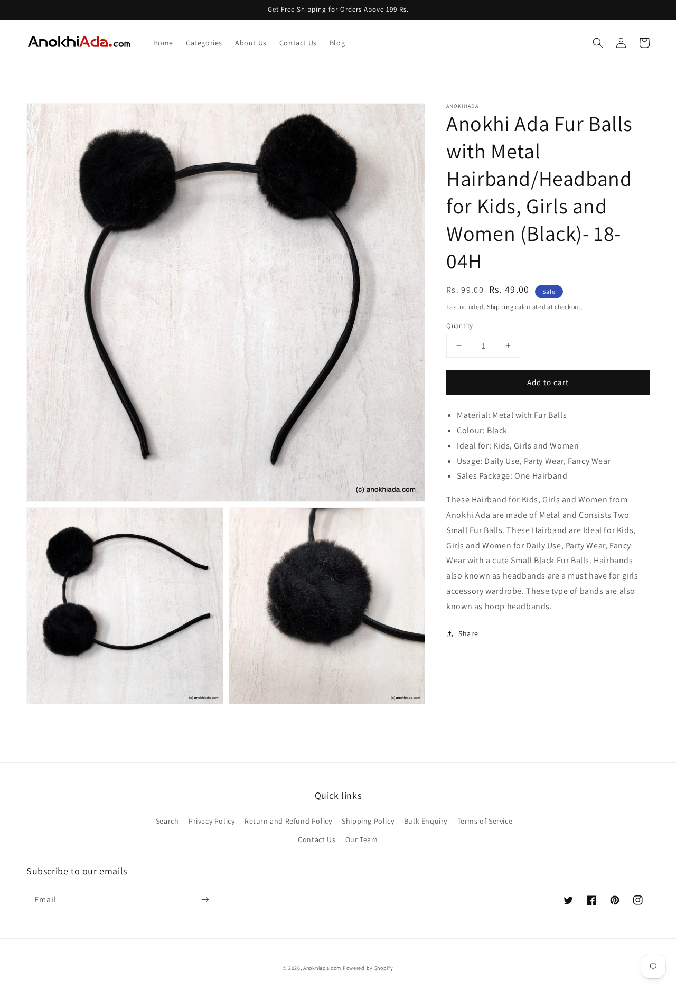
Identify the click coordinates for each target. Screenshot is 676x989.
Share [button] (468, 633)
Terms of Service (485, 821)
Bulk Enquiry (425, 821)
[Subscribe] (205, 899)
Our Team (361, 839)
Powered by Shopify (368, 968)
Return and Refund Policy (288, 821)
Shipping (500, 307)
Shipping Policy (368, 821)
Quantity (459, 325)
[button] (597, 42)
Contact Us (316, 839)
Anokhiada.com (322, 968)
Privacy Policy (211, 821)
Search (167, 821)
